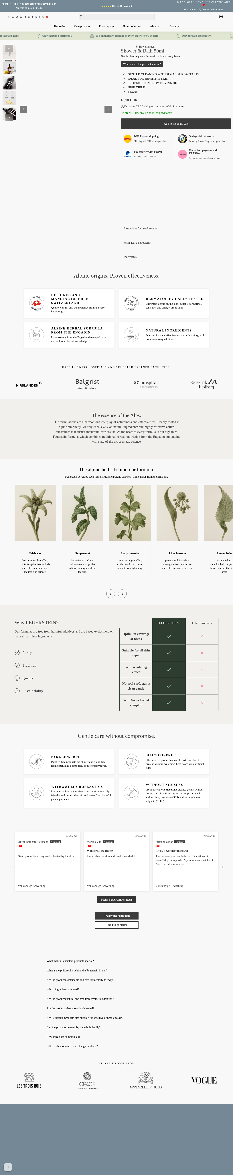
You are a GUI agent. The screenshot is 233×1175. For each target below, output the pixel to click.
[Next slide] (122, 594)
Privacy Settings (11, 1150)
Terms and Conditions (14, 1130)
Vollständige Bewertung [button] (32, 885)
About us (155, 26)
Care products (82, 26)
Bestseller (59, 26)
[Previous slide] (110, 594)
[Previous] (9, 48)
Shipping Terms (11, 1140)
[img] (25, 836)
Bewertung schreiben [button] (117, 915)
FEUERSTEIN (66, 1168)
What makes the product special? (142, 64)
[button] (128, 46)
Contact (7, 1120)
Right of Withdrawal (13, 1145)
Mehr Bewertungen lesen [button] (116, 899)
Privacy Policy (10, 1135)
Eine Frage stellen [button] (117, 924)
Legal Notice (9, 1125)
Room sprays (106, 26)
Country (174, 26)
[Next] (9, 117)
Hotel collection (132, 26)
